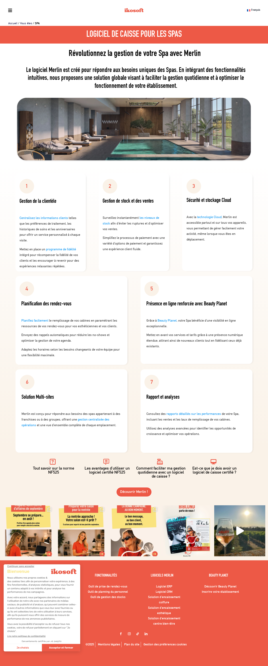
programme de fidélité (61, 249)
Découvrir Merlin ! (134, 491)
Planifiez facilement (34, 320)
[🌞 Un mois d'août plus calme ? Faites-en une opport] (28, 530)
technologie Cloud (209, 217)
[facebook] (121, 634)
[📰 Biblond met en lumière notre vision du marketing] (186, 530)
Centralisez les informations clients (44, 218)
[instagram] (130, 634)
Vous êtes (26, 23)
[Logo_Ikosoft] (134, 10)
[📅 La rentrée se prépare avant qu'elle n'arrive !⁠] (81, 530)
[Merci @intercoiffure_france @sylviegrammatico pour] (239, 530)
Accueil (13, 23)
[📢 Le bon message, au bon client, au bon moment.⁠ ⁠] (134, 530)
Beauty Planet (167, 320)
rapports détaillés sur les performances (193, 414)
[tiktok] (138, 634)
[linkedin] (147, 634)
